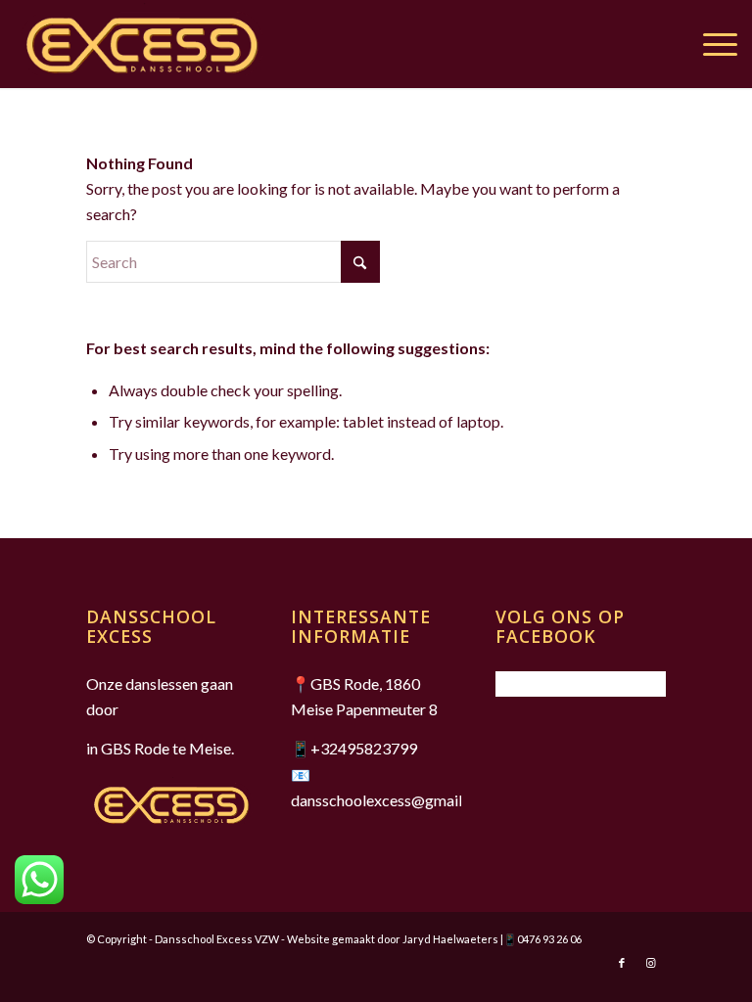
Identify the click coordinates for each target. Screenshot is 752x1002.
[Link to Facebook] (621, 963)
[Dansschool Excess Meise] (142, 44)
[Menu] (710, 44)
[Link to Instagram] (651, 963)
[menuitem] (710, 44)
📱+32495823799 (354, 748)
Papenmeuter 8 (387, 709)
